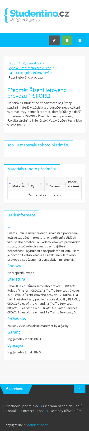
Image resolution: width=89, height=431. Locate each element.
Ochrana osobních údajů (63, 406)
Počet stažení (73, 184)
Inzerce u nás (33, 411)
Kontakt (12, 411)
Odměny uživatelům (66, 411)
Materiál (19, 186)
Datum (54, 186)
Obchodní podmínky (22, 406)
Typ (33, 186)
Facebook (15, 389)
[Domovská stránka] (36, 15)
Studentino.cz (38, 425)
